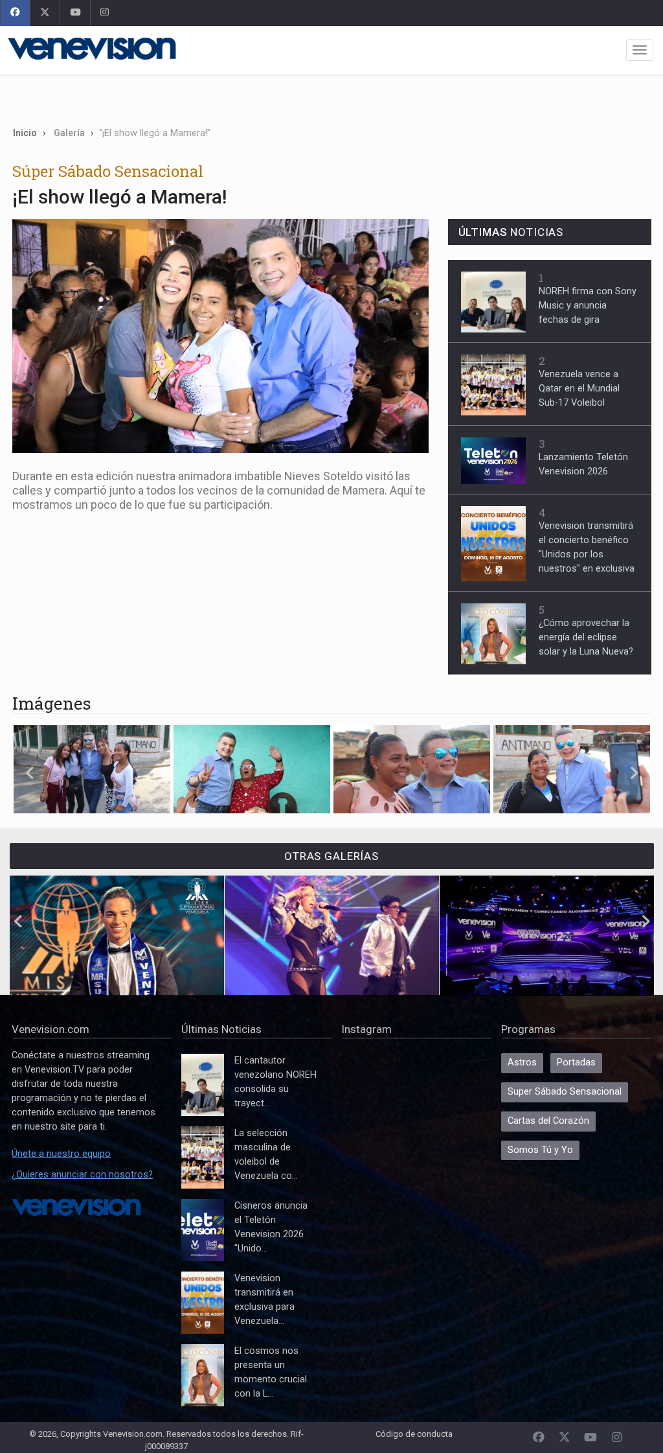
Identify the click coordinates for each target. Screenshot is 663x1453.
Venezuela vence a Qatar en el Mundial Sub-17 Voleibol (579, 388)
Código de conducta (414, 1434)
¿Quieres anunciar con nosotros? (82, 1174)
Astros (522, 1062)
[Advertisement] (331, 95)
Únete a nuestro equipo (61, 1153)
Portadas (576, 1062)
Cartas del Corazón (548, 1120)
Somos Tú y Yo (540, 1150)
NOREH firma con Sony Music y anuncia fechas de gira (587, 305)
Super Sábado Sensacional (565, 1091)
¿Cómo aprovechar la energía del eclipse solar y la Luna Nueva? (586, 637)
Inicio (25, 133)
